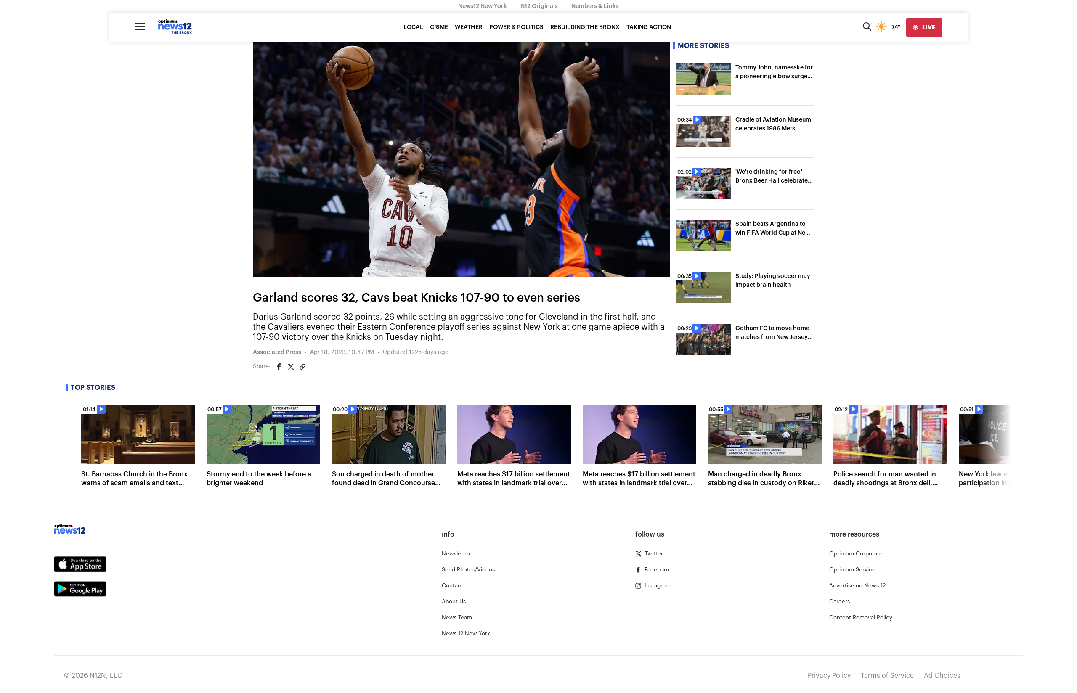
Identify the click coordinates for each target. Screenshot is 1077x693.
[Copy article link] (302, 366)
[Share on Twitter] (290, 366)
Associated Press (277, 352)
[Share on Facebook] (279, 366)
